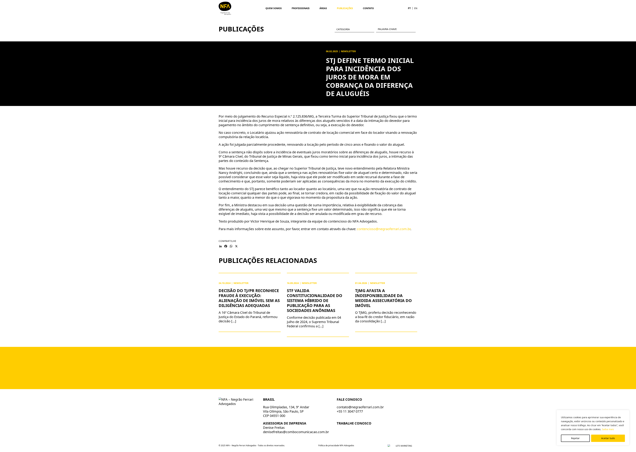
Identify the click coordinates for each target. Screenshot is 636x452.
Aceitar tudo (608, 438)
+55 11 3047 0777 (350, 411)
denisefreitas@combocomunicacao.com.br (296, 432)
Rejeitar (575, 438)
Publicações (345, 8)
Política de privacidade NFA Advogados (336, 445)
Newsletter (348, 51)
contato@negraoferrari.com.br (360, 407)
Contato (368, 8)
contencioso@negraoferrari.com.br (383, 229)
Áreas (323, 8)
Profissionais (301, 8)
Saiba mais (608, 429)
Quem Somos (273, 8)
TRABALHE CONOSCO (354, 423)
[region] (592, 427)
